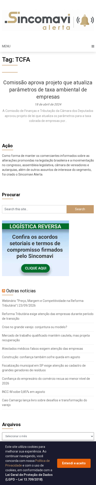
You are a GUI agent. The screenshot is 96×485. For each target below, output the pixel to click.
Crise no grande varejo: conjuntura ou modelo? (34, 327)
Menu (6, 46)
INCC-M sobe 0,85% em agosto (23, 392)
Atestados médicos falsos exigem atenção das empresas (42, 348)
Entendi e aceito (74, 463)
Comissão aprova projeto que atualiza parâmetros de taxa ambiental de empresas (47, 90)
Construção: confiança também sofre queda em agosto (41, 357)
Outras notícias (21, 290)
